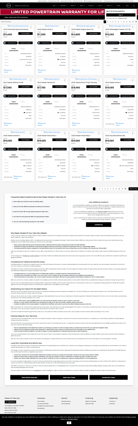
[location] (84, 1)
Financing (89, 398)
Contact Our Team (108, 377)
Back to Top (133, 189)
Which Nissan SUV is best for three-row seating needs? (28, 201)
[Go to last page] (136, 21)
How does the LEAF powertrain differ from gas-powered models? (31, 216)
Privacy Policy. (73, 419)
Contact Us (99, 225)
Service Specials (65, 403)
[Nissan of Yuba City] (18, 5)
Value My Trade (89, 403)
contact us (37, 370)
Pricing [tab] (22, 48)
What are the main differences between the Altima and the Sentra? (31, 206)
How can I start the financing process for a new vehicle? (28, 221)
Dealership (113, 398)
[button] (31, 27)
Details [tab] (14, 48)
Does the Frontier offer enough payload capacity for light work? (30, 211)
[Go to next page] (133, 21)
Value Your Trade (69, 377)
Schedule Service (66, 401)
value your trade (102, 211)
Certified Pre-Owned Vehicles (45, 406)
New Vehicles (41, 401)
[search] (134, 6)
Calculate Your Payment (25, 42)
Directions (112, 403)
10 (130, 22)
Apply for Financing (90, 401)
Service (64, 398)
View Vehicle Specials (29, 377)
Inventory (41, 398)
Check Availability (25, 33)
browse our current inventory (31, 255)
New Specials (40, 408)
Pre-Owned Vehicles (42, 403)
